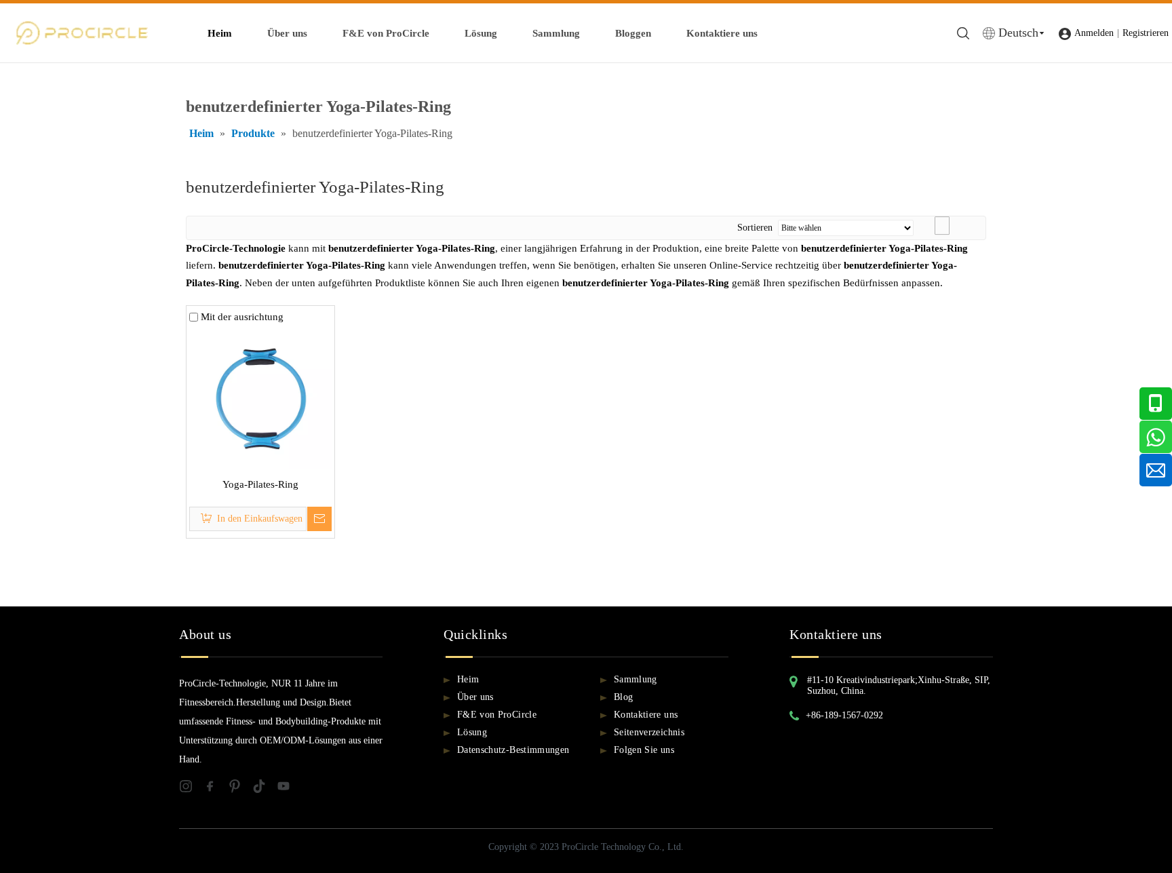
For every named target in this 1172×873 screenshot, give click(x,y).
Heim (220, 33)
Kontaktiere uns (722, 33)
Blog (623, 697)
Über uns (287, 33)
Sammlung (556, 33)
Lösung (481, 33)
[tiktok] (264, 788)
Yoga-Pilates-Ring (260, 484)
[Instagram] (191, 788)
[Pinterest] (240, 788)
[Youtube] (287, 788)
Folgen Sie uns (644, 750)
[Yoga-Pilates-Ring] (260, 396)
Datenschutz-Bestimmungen (513, 750)
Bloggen (633, 33)
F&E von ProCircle (386, 33)
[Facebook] (215, 788)
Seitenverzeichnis (649, 732)
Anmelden (1094, 33)
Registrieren (1145, 33)
